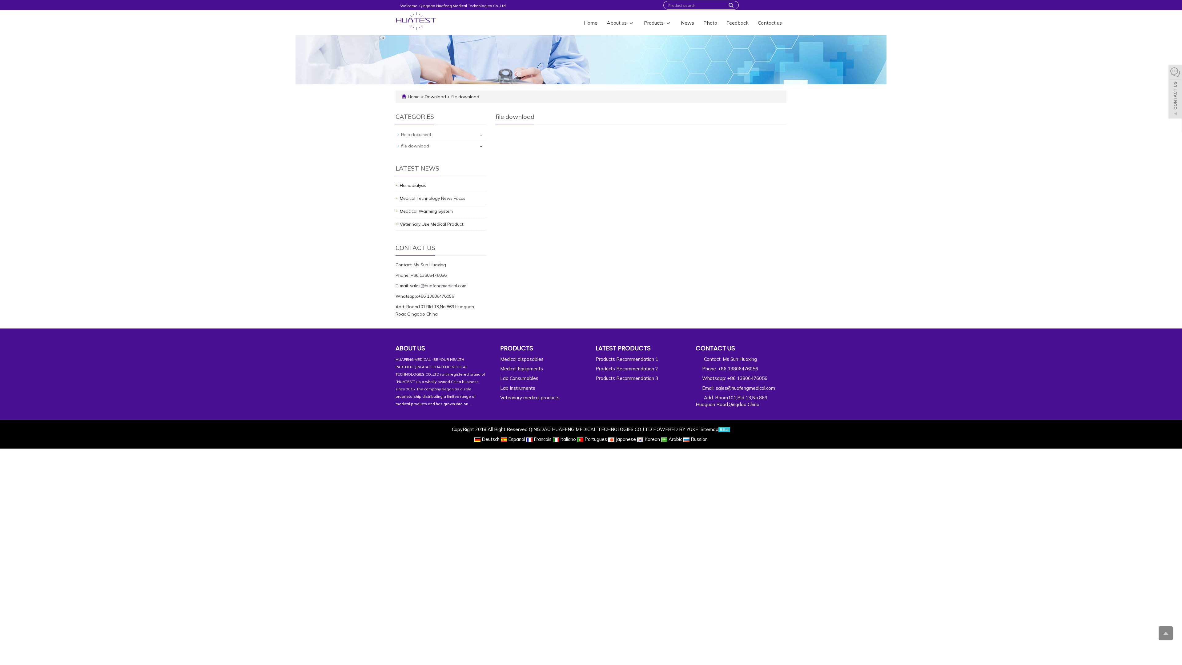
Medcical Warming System (426, 211)
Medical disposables (522, 359)
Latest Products (623, 348)
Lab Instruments (517, 388)
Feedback (737, 23)
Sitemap (709, 429)
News (687, 23)
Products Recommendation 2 (627, 369)
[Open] (1175, 92)
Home (590, 23)
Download (436, 96)
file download (464, 96)
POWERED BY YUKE (676, 429)
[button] (631, 23)
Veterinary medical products (530, 398)
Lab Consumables (519, 378)
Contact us (770, 23)
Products (654, 23)
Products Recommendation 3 (627, 378)
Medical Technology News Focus (432, 198)
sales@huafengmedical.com (438, 285)
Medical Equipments (521, 369)
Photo (710, 23)
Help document (416, 134)
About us (617, 23)
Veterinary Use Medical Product (431, 224)
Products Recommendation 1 (627, 359)
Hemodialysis (413, 185)
